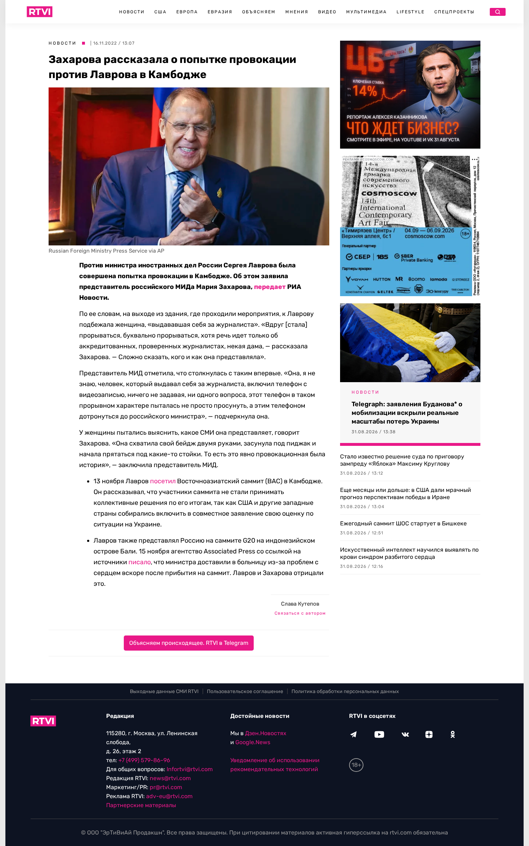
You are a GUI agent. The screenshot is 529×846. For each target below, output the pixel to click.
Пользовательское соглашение (245, 691)
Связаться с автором (300, 613)
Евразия (220, 11)
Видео (327, 11)
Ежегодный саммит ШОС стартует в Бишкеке (403, 523)
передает (270, 287)
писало (139, 562)
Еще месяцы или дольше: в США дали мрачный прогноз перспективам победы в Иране (405, 494)
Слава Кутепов (300, 604)
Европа (187, 11)
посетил (163, 481)
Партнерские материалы (141, 805)
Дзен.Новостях (265, 733)
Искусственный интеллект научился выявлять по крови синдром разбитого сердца (409, 553)
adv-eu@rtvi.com (169, 796)
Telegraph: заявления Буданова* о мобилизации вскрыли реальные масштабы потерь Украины (407, 412)
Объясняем (259, 11)
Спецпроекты (454, 11)
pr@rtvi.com (166, 787)
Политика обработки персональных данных (345, 691)
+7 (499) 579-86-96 (144, 760)
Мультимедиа (366, 11)
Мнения (296, 11)
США (160, 11)
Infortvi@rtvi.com (190, 769)
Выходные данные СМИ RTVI (164, 691)
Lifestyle (411, 11)
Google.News (252, 742)
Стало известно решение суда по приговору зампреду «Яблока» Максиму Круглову (402, 460)
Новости (132, 11)
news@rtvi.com (170, 778)
